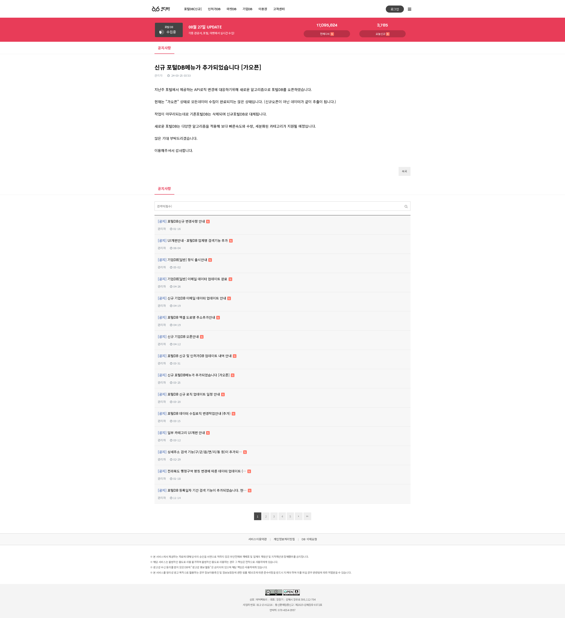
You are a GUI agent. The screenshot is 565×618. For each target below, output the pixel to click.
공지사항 (164, 188)
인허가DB (214, 9)
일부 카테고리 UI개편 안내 (183, 432)
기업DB (247, 9)
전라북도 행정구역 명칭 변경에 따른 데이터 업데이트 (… (204, 471)
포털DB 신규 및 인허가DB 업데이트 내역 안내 (196, 355)
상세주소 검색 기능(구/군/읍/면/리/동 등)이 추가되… (202, 451)
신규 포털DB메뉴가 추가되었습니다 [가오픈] (196, 375)
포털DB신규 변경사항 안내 (183, 221)
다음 (299, 516)
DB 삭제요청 (309, 539)
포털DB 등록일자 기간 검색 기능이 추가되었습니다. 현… (204, 490)
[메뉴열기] (409, 9)
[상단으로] (556, 609)
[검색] (406, 206)
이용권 (262, 9)
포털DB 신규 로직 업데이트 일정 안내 (191, 394)
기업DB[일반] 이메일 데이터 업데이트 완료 (194, 279)
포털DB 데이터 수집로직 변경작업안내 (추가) (196, 413)
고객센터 (279, 9)
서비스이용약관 (257, 539)
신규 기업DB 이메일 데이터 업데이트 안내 (194, 298)
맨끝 (307, 516)
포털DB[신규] (193, 9)
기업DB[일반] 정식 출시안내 (184, 259)
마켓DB (231, 9)
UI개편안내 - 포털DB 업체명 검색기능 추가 (195, 240)
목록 (404, 171)
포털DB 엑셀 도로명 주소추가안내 (188, 317)
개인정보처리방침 (284, 539)
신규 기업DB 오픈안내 (180, 336)
